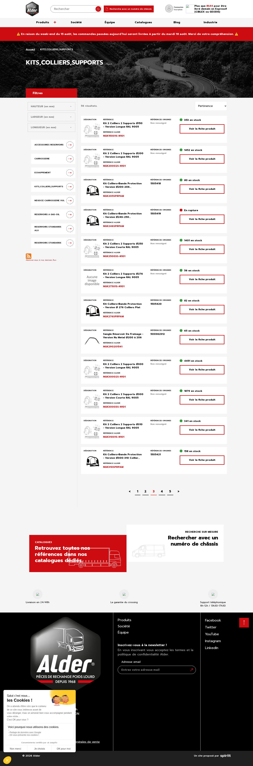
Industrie (210, 22)
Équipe (110, 22)
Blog (176, 22)
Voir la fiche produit (202, 129)
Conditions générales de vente (78, 742)
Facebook (213, 620)
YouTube (212, 634)
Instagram (213, 640)
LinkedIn (211, 647)
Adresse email (131, 662)
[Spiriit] (225, 755)
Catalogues (143, 22)
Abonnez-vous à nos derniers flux (41, 260)
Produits (42, 22)
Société (76, 22)
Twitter (211, 627)
